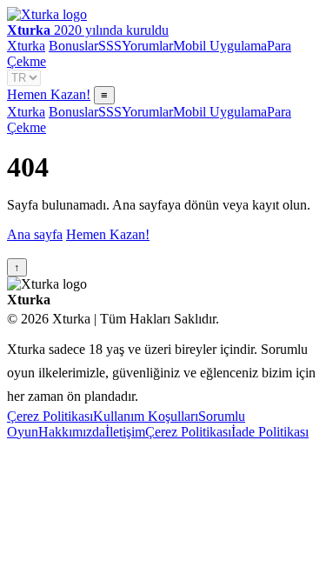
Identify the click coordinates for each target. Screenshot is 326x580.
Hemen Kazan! (48, 94)
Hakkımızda (71, 431)
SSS (110, 45)
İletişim (125, 431)
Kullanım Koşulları (145, 416)
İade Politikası (270, 431)
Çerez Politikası (50, 416)
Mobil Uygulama (220, 45)
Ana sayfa (35, 234)
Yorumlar (147, 45)
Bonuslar (73, 45)
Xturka (26, 45)
